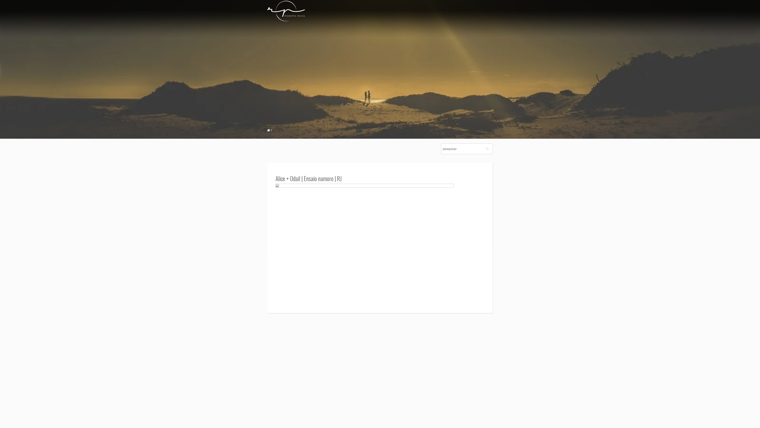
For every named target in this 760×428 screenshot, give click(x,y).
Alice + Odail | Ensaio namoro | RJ (309, 178)
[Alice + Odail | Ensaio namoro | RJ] (365, 243)
